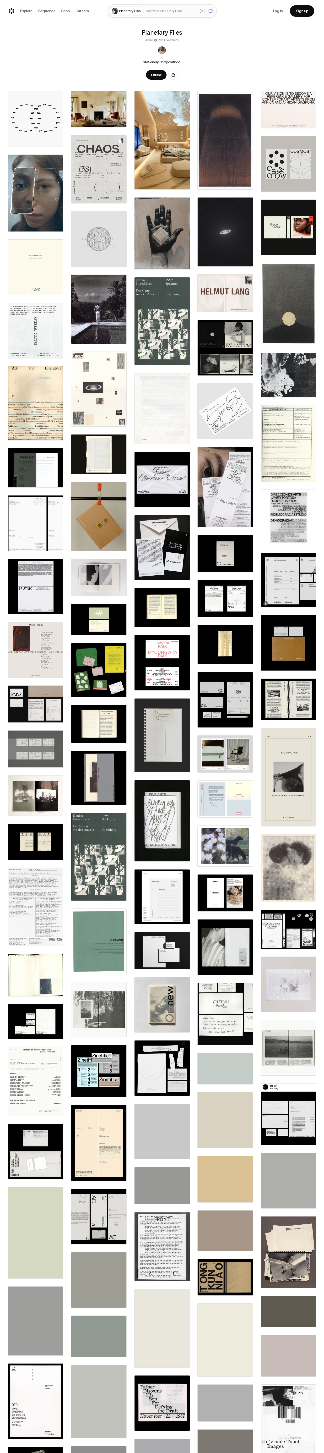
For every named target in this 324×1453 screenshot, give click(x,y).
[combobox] (171, 11)
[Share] (173, 75)
